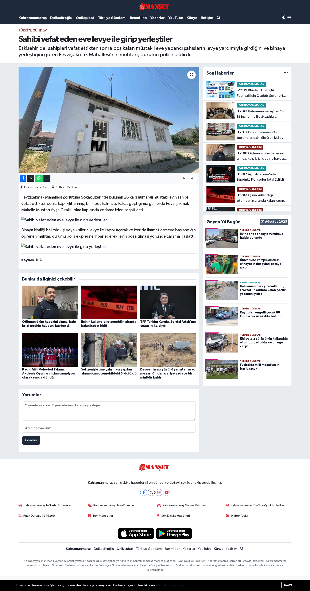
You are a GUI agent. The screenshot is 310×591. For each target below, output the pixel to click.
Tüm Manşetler (103, 515)
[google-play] (174, 533)
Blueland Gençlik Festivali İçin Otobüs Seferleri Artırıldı (260, 93)
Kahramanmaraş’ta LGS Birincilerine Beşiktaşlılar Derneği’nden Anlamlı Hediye (260, 114)
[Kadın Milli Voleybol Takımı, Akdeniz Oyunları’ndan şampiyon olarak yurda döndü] (50, 350)
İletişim (207, 18)
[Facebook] (143, 492)
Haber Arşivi (239, 515)
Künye (192, 18)
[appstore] (136, 533)
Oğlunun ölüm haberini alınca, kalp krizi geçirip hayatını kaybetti (262, 156)
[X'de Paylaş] (30, 178)
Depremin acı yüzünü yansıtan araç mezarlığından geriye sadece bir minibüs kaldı (167, 373)
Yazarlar (157, 18)
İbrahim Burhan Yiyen (36, 187)
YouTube (175, 18)
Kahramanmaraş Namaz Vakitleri (184, 505)
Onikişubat (85, 18)
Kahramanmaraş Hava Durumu (113, 505)
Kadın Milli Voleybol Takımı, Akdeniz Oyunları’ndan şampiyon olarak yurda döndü (48, 373)
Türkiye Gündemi (112, 18)
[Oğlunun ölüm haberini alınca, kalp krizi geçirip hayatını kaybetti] (50, 302)
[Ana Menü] (289, 18)
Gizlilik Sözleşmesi (170, 585)
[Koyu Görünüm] (284, 18)
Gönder (31, 440)
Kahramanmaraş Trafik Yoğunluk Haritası (258, 505)
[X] (151, 492)
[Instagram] (158, 492)
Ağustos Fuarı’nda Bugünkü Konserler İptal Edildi (260, 177)
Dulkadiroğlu (61, 18)
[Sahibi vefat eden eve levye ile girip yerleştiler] (109, 120)
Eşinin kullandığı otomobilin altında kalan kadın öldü (260, 198)
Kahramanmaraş (33, 18)
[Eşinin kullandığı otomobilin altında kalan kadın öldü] (109, 302)
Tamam (288, 585)
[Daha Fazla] (46, 178)
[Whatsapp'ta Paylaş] (39, 178)
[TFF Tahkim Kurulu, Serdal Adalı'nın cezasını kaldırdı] (168, 302)
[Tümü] (286, 73)
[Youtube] (166, 492)
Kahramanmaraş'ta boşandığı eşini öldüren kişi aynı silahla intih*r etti (261, 135)
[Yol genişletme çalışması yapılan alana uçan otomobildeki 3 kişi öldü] (109, 350)
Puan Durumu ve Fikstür (39, 515)
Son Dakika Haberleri (175, 515)
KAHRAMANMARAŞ (251, 84)
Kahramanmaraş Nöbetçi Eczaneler (47, 505)
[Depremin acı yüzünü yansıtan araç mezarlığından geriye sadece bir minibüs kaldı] (168, 350)
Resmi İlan (138, 18)
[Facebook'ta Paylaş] (23, 178)
